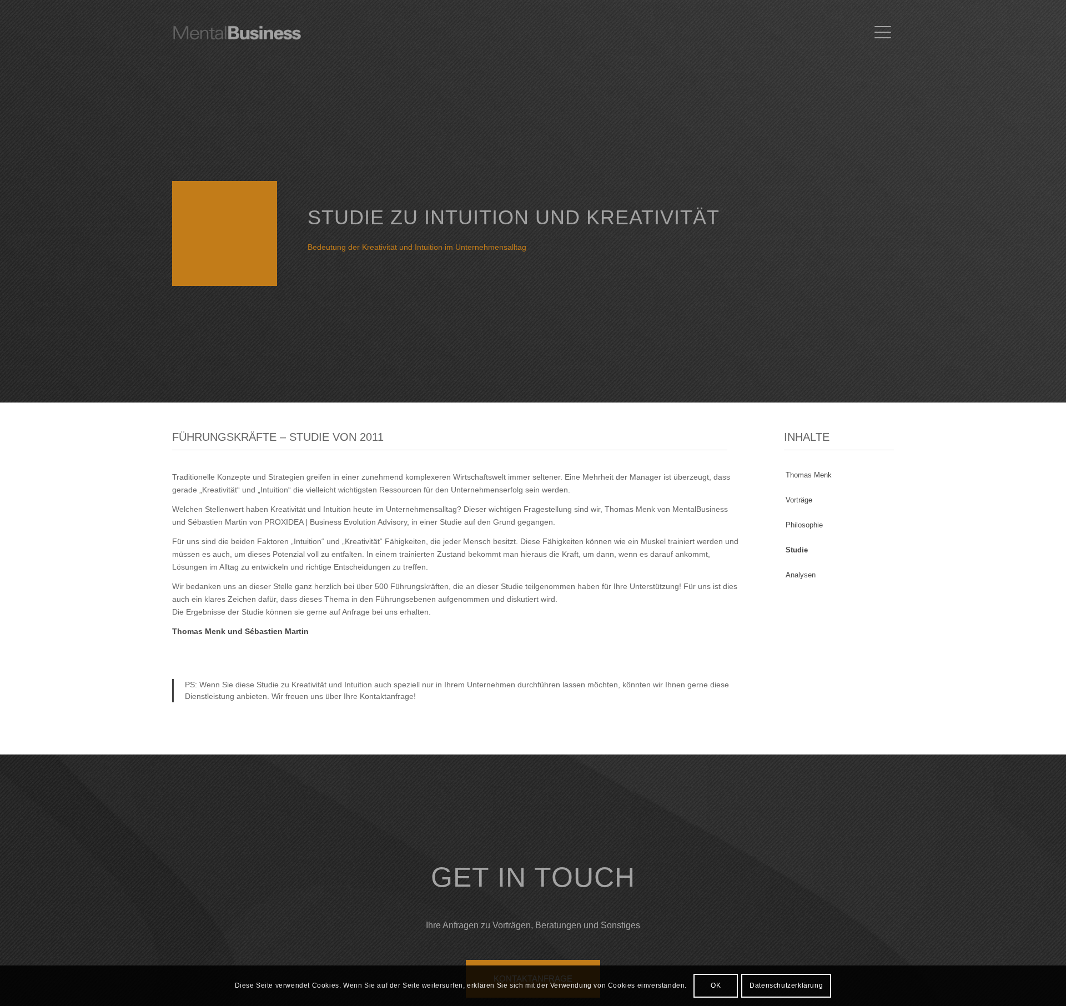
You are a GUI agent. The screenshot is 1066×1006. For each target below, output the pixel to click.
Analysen (801, 575)
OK (716, 985)
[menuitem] (880, 33)
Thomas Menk (809, 475)
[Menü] (880, 33)
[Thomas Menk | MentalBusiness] (254, 33)
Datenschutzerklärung (786, 985)
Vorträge (799, 500)
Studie (797, 550)
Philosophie (804, 525)
